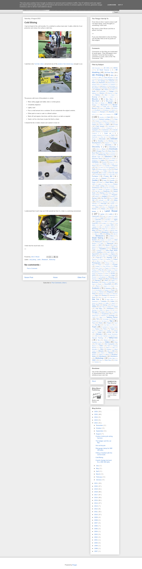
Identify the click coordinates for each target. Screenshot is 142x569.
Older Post (81, 277)
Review (98, 280)
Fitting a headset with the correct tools (104, 453)
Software (104, 301)
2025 (96, 414)
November (99, 425)
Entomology (112, 160)
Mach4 (113, 227)
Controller (106, 131)
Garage (113, 178)
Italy (116, 205)
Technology (106, 319)
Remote (94, 278)
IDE (108, 200)
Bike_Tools (95, 103)
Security (94, 292)
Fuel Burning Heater (100, 174)
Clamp (100, 122)
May (97, 468)
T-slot (94, 317)
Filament (115, 166)
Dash (113, 135)
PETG (112, 261)
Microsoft (115, 232)
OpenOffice (105, 254)
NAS (100, 245)
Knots (112, 209)
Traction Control (113, 327)
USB (96, 336)
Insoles (113, 203)
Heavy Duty (111, 193)
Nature (107, 245)
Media (106, 230)
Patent (116, 259)
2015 (96, 500)
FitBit (94, 169)
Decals (94, 139)
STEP (101, 310)
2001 (96, 540)
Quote (107, 275)
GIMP (93, 184)
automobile (103, 91)
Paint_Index (102, 256)
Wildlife (94, 353)
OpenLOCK (95, 254)
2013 (96, 506)
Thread (113, 319)
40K (112, 75)
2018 (96, 492)
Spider (107, 303)
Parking (108, 259)
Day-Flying (112, 137)
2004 (96, 531)
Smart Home (110, 299)
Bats (116, 93)
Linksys (113, 221)
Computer (95, 130)
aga (117, 77)
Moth (116, 240)
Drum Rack (95, 153)
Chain (116, 119)
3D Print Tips (109, 72)
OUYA (94, 256)
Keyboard (111, 207)
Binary (103, 103)
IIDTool (98, 202)
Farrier (105, 164)
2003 (96, 534)
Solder (112, 301)
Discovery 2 (97, 147)
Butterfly (112, 112)
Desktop (111, 141)
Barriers (102, 93)
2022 (96, 423)
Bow (102, 108)
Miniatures (100, 236)
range (113, 275)
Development (96, 143)
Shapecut (110, 292)
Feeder (113, 164)
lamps (95, 211)
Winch (103, 352)
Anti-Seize (94, 86)
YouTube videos (39, 64)
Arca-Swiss (95, 88)
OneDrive (100, 252)
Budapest (94, 112)
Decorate (102, 139)
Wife (108, 351)
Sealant (107, 290)
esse (104, 162)
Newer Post (28, 277)
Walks (101, 346)
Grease (115, 184)
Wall (108, 345)
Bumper (103, 112)
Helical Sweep (96, 194)
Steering (94, 310)
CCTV (94, 119)
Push (106, 273)
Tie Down (104, 321)
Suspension (105, 314)
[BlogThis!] (50, 257)
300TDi (115, 68)
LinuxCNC (95, 223)
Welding (109, 349)
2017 (96, 495)
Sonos (94, 303)
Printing (94, 270)
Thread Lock (95, 321)
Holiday (104, 196)
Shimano (101, 293)
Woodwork (103, 356)
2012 (96, 509)
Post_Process (107, 266)
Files (96, 167)
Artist (107, 89)
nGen (107, 247)
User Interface (104, 336)
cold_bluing (32, 259)
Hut (111, 198)
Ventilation (94, 342)
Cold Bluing (99, 457)
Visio (116, 342)
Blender (115, 105)
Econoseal (112, 154)
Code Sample (100, 126)
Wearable (94, 349)
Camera (108, 114)
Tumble (109, 330)
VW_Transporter (110, 344)
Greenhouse (96, 187)
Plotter (100, 264)
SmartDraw (95, 301)
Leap (109, 216)
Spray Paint (96, 305)
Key (104, 207)
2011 (96, 511)
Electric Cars (96, 156)
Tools (101, 323)
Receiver (94, 277)
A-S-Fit (94, 77)
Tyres (100, 332)
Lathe (39, 259)
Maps (94, 230)
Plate (93, 264)
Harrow (115, 189)
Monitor (102, 240)
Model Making (98, 238)
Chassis (104, 121)
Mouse (107, 241)
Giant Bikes (110, 182)
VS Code (98, 344)
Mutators (94, 243)
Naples (94, 245)
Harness (108, 189)
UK (117, 332)
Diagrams (115, 142)
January (99, 480)
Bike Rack (110, 99)
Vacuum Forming (98, 338)
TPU (113, 325)
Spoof (113, 303)
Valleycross (113, 338)
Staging (109, 306)
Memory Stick (114, 230)
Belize (104, 97)
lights (116, 219)
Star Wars (99, 308)
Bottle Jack (106, 106)
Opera (113, 254)
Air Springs (102, 81)
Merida (96, 232)
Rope (93, 284)
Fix (110, 169)
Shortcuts (115, 293)
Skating (104, 295)
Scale (113, 286)
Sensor (101, 292)
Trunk (94, 330)
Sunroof (97, 313)
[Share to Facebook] (55, 257)
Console (115, 130)
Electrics (109, 157)
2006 (96, 526)
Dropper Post (101, 151)
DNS (97, 149)
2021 (96, 483)
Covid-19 (95, 133)
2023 (96, 420)
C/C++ (94, 114)
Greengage (112, 186)
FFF (100, 165)
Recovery (112, 277)
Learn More (111, 5)
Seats (113, 290)
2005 (96, 528)
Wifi (113, 351)
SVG (113, 313)
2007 (96, 523)
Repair (101, 279)
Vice (101, 342)
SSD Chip (102, 306)
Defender (114, 139)
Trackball (104, 327)
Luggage (94, 227)
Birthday (94, 104)
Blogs (98, 106)
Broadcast (106, 110)
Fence (94, 166)
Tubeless (101, 330)
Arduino (98, 89)
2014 (96, 503)
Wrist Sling (112, 358)
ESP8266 (95, 162)
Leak (104, 216)
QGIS (94, 275)
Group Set (106, 187)
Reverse (115, 279)
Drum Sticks (105, 153)
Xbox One (108, 360)
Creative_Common (97, 135)
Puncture (100, 273)
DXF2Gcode (102, 155)
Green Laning (100, 186)
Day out (103, 137)
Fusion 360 (108, 176)
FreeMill (104, 172)
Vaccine (113, 336)
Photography (96, 263)
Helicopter (106, 194)
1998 (96, 548)
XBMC (94, 360)
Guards (113, 187)
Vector (106, 340)
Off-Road (115, 249)
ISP (111, 205)
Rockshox (95, 282)
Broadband (98, 110)
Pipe (113, 263)
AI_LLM (101, 79)
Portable (115, 264)
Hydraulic (101, 200)
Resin (108, 279)
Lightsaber (99, 221)
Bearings (95, 97)
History (97, 196)
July (97, 465)
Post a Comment (32, 268)
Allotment (102, 82)
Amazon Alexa (111, 82)
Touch (116, 323)
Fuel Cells (112, 174)
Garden (95, 180)
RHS (106, 280)
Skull (94, 297)
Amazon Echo (96, 84)
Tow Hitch (106, 325)
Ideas (116, 200)
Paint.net (99, 257)
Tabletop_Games (112, 317)
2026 (96, 411)
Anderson (105, 84)
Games (104, 178)
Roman (104, 282)
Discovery (109, 145)
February (99, 477)
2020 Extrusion (96, 68)
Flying (98, 171)
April (97, 471)
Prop (103, 271)
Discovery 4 (113, 147)
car (116, 114)
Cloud (94, 124)
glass (100, 184)
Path (98, 261)
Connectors (105, 130)
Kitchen (94, 209)
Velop (113, 340)
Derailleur (101, 141)
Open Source (111, 252)
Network (100, 247)
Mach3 (107, 227)
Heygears (115, 194)
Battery (98, 95)
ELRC (108, 158)
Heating (102, 193)
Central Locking (104, 119)
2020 (96, 486)
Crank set (108, 133)
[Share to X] (52, 257)
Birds (110, 103)
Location (104, 223)
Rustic (106, 286)
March (98, 474)
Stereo (108, 310)
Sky (100, 297)
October (99, 428)
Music (113, 241)
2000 (96, 543)
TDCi (98, 319)
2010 (96, 514)
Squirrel (113, 305)
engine (103, 160)
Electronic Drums (97, 158)
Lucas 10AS (110, 225)
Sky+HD (112, 297)
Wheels (101, 351)
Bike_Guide (110, 101)
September (100, 431)
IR (107, 205)
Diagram (107, 142)
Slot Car (96, 299)
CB (114, 117)
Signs (97, 295)
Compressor (110, 128)
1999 (96, 545)
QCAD (113, 273)
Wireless (94, 354)
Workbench (114, 356)
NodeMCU (103, 249)
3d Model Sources (104, 70)
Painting (110, 257)
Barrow (110, 93)
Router (100, 284)
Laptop (102, 214)
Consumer (98, 131)
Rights (113, 280)
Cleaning (107, 122)
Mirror (112, 236)
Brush (113, 110)
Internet (94, 205)
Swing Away (95, 315)
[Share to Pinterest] (57, 257)
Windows (111, 353)
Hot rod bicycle (100, 445)
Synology (112, 315)
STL (114, 310)
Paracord (94, 259)
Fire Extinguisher (110, 167)
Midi (96, 234)
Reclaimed (103, 277)
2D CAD (107, 68)
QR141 (101, 275)
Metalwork (45, 259)
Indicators (95, 203)
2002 (96, 537)
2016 (96, 497)
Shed (94, 293)
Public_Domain (111, 271)
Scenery (108, 288)
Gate (105, 180)
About (94, 381)
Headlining (106, 191)
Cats (108, 117)
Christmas (112, 121)
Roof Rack (112, 282)
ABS (100, 77)
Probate (109, 270)
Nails (102, 243)
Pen (105, 261)
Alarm (94, 82)
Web (102, 349)
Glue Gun (107, 184)
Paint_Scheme (113, 256)
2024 (96, 417)
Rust (98, 286)
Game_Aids (95, 178)
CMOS (101, 124)
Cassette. (101, 117)
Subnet (116, 312)
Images (113, 202)
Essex (111, 162)
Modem (112, 238)
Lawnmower (96, 216)
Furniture (95, 176)
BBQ (106, 95)
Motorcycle (98, 242)
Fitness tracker (103, 169)
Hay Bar (97, 191)
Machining (95, 228)
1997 (96, 551)
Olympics (99, 250)
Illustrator (105, 202)
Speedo (100, 303)
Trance (97, 329)
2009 (96, 517)
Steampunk (110, 308)
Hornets (113, 196)
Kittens (103, 209)
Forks (106, 171)
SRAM (94, 306)
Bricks (116, 108)
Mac (100, 227)
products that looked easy (65, 64)
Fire (102, 167)
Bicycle (95, 99)
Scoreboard (99, 290)
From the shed (113, 173)
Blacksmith (104, 105)
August (98, 434)
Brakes (108, 108)
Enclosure (95, 160)
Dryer (93, 154)
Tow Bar (98, 325)
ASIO (113, 89)
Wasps (101, 347)
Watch (108, 347)
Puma (93, 273)
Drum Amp (111, 151)
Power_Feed (98, 268)
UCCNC (109, 332)
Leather (116, 216)
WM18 (107, 354)
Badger (111, 91)
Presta (113, 268)
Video (107, 342)
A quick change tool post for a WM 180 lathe (104, 461)
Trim (105, 329)
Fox (113, 171)
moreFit (109, 240)
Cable (101, 114)
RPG (116, 284)
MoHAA (94, 240)
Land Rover (111, 211)
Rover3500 (107, 284)
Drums (113, 153)
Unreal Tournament (113, 334)
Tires (94, 323)
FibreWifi (107, 165)
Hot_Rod (104, 198)
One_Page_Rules (112, 250)
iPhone (101, 205)
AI (95, 79)
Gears (94, 182)
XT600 (116, 360)
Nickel (94, 248)
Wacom (94, 345)
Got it (120, 5)
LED (96, 218)
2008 (96, 520)
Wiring (101, 354)
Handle (101, 189)
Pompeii (107, 264)
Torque (109, 323)
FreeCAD (95, 173)
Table (101, 317)
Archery (104, 88)
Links (106, 221)
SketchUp (112, 295)
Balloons (94, 93)
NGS (113, 247)
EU (117, 162)
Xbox (100, 360)
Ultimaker (99, 334)
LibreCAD (98, 219)
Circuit (94, 122)
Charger (97, 121)
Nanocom (110, 243)
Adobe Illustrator (108, 77)
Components (96, 128)
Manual (113, 228)
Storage (95, 312)
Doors (104, 149)
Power (116, 266)
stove (103, 312)
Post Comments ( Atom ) (59, 283)
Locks (111, 223)
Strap (109, 312)
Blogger (74, 565)
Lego (102, 218)
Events (97, 164)
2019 (96, 489)
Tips (111, 321)
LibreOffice (108, 219)
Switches (103, 315)
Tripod (112, 329)
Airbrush (112, 81)
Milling (108, 234)
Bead (113, 95)
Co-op (116, 124)
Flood (116, 169)
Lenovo (109, 218)
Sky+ (105, 297)
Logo (101, 225)
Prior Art (101, 270)
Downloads (113, 149)
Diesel (98, 144)
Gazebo (112, 180)
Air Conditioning (109, 79)
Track (94, 327)
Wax (114, 347)
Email (113, 158)
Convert (113, 131)
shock (108, 293)
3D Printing (98, 75)
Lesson (116, 218)
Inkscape (104, 203)
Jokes (97, 207)
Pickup (107, 263)
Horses (94, 198)
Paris (101, 259)
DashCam (95, 137)
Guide (94, 189)
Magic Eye (105, 228)
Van (98, 340)
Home (55, 277)
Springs (105, 305)
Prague (107, 268)
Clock (113, 122)
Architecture (114, 88)
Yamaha (96, 362)
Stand (116, 306)
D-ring (106, 135)
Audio (94, 91)
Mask (100, 230)
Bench (112, 97)
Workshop (52, 259)
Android (113, 84)
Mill (101, 234)
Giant (101, 182)
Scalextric (96, 288)
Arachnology (112, 86)
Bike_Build (96, 101)
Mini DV (116, 234)
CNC (108, 124)
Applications (103, 86)
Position (98, 266)
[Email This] (47, 257)
